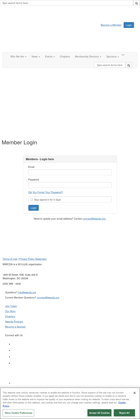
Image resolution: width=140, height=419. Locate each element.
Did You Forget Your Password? (45, 192)
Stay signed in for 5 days (47, 199)
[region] (70, 403)
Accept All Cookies (99, 412)
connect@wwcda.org (94, 218)
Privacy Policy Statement (32, 259)
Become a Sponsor (15, 326)
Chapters (10, 316)
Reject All (124, 412)
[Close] (134, 393)
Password (33, 179)
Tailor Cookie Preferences (18, 412)
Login (129, 25)
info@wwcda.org (27, 292)
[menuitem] (112, 24)
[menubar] (112, 24)
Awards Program (14, 321)
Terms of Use (10, 259)
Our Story (10, 311)
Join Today (11, 306)
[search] (136, 3)
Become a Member (111, 25)
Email (31, 167)
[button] (18, 56)
